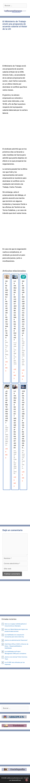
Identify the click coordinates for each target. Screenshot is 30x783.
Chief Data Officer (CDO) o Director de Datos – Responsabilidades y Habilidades (16, 646)
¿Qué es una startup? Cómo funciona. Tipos (16, 658)
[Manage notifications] (26, 780)
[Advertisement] (15, 49)
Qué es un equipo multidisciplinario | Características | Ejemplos (23, 308)
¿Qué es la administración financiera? (6, 407)
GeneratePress (16, 780)
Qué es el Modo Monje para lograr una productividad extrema (16, 630)
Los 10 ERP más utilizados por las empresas (15, 663)
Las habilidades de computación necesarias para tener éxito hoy (15, 310)
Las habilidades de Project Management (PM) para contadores (15, 652)
